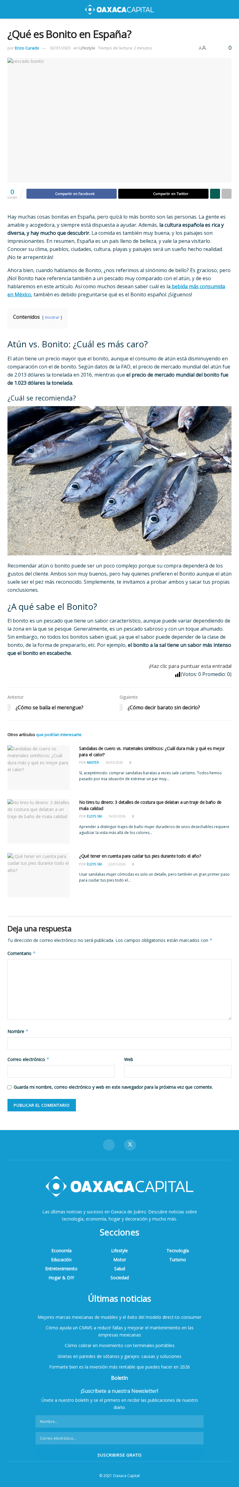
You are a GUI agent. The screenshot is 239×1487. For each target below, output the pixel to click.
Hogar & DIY (61, 1278)
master (93, 762)
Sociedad (119, 1278)
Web (128, 1059)
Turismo (177, 1259)
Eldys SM (94, 816)
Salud (119, 1269)
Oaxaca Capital (126, 1475)
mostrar (52, 317)
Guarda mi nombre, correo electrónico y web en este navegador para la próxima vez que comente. (113, 1087)
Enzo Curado (27, 48)
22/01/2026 (116, 864)
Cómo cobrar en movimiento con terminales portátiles (120, 1345)
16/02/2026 (116, 816)
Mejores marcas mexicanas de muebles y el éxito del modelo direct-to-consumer (119, 1317)
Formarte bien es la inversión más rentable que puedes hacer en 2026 (119, 1367)
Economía (61, 1250)
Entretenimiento (61, 1269)
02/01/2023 (60, 48)
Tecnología (177, 1250)
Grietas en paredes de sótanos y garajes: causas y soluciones (119, 1356)
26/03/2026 (114, 762)
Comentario (21, 953)
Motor (119, 1259)
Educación (61, 1259)
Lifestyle (87, 48)
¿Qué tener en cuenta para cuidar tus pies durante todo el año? (140, 856)
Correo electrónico (28, 1059)
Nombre (18, 1031)
